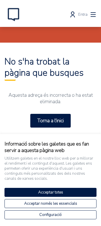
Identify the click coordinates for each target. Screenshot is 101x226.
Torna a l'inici (50, 120)
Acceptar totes (50, 192)
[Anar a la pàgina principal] (38, 15)
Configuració (50, 214)
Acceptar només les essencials (50, 203)
